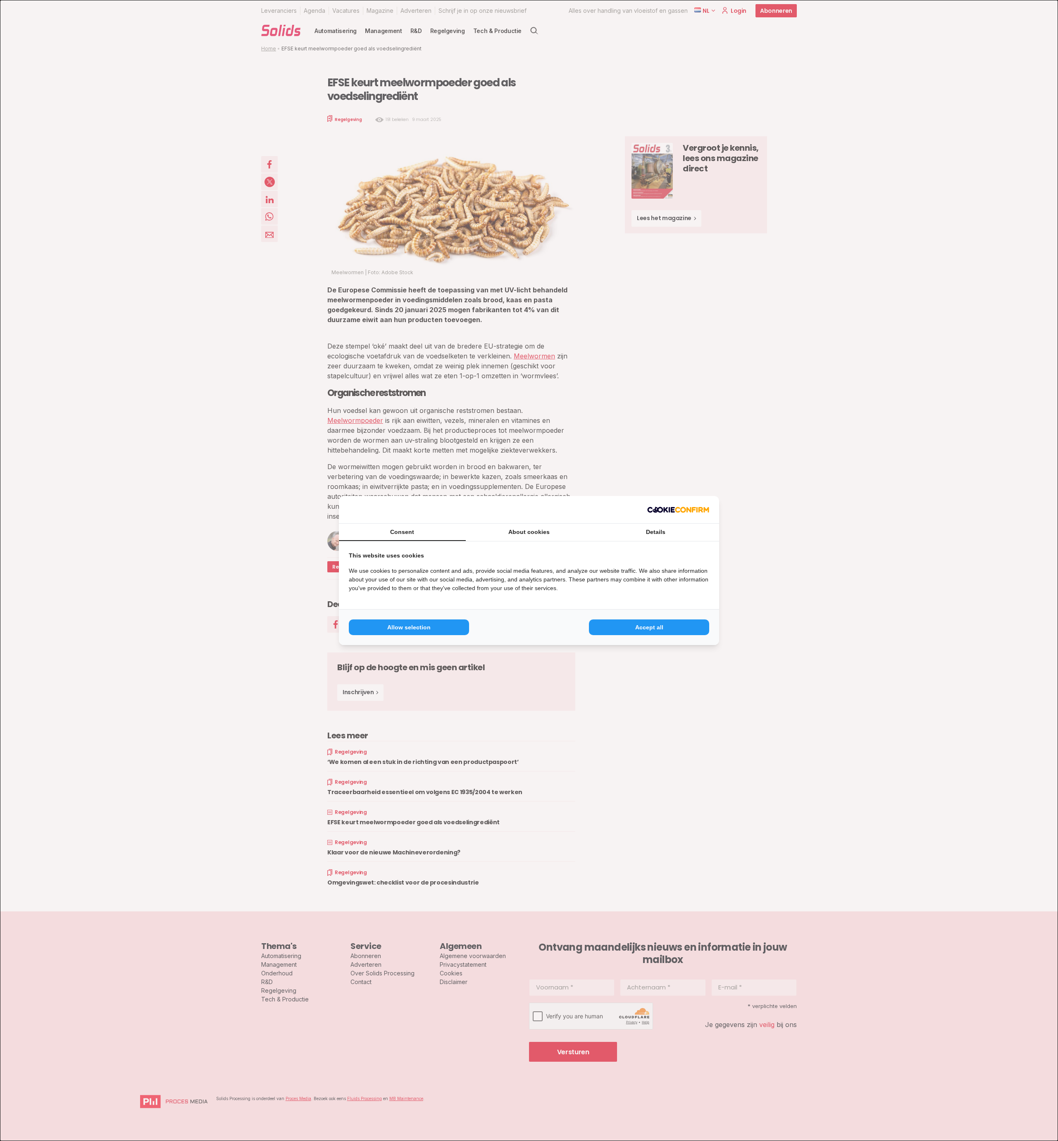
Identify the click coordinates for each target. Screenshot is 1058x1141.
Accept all (649, 627)
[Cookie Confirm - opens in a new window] (678, 509)
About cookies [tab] (529, 532)
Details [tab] (655, 532)
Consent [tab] (402, 532)
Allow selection (409, 627)
